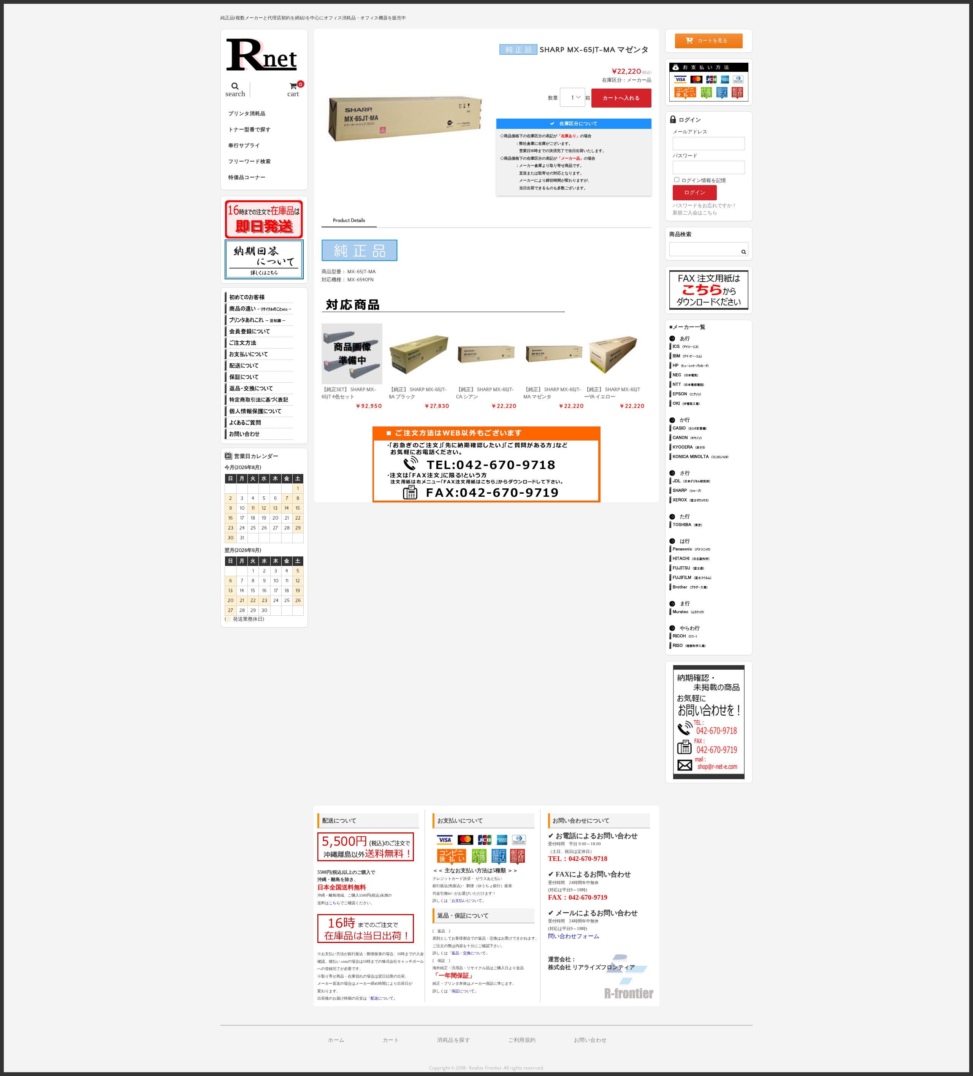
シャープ (712, 491)
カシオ (712, 429)
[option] (404, 118)
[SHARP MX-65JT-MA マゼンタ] (553, 353)
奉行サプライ (244, 145)
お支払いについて (259, 354)
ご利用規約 (522, 1040)
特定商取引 (259, 400)
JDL (712, 481)
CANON (712, 438)
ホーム (336, 1040)
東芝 (712, 525)
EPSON (712, 394)
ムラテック (712, 612)
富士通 (712, 569)
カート (391, 1040)
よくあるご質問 (259, 422)
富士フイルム (712, 578)
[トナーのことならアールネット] (264, 67)
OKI (712, 404)
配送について (259, 365)
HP (712, 366)
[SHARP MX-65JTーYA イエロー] (614, 353)
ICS (712, 347)
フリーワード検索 (249, 161)
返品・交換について (259, 388)
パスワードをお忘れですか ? (704, 205)
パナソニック (712, 550)
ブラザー (712, 588)
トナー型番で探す (249, 129)
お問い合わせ (259, 434)
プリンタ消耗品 (247, 113)
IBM (712, 356)
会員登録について (259, 331)
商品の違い (259, 308)
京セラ (712, 448)
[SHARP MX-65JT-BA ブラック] (419, 353)
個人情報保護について (259, 411)
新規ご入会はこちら (695, 213)
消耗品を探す (453, 1040)
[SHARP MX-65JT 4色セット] (352, 353)
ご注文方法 (259, 343)
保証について (259, 377)
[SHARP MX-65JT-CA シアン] (486, 353)
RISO (712, 646)
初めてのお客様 (259, 297)
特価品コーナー (247, 177)
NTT (712, 385)
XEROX (712, 501)
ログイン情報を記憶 (703, 180)
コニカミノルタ (712, 457)
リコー (712, 637)
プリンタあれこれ (259, 320)
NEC (712, 375)
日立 (712, 559)
